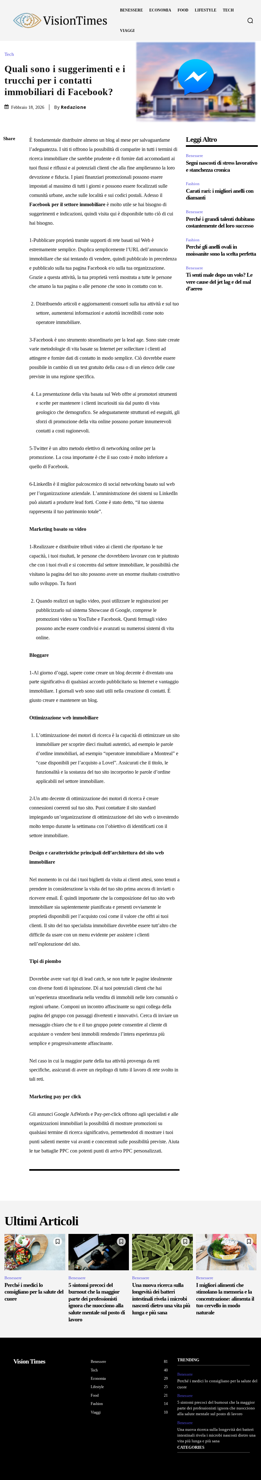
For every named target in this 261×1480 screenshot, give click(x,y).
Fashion (193, 183)
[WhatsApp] (9, 199)
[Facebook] (9, 154)
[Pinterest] (9, 184)
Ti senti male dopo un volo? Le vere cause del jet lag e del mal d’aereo (219, 282)
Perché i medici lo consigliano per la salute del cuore (33, 1292)
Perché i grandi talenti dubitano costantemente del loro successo (220, 222)
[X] (9, 169)
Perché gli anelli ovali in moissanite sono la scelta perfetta (221, 250)
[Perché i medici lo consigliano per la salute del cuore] (34, 1252)
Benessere (194, 155)
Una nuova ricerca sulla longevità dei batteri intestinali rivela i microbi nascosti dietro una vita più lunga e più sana (161, 1299)
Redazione (73, 107)
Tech (9, 54)
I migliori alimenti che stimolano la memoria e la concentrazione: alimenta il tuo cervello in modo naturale (225, 1299)
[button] (250, 20)
